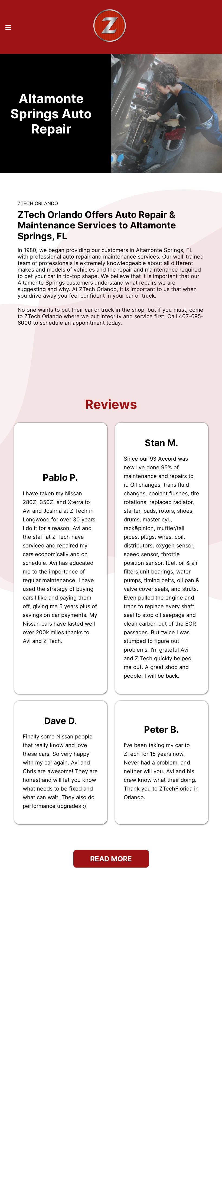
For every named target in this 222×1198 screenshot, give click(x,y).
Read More (111, 859)
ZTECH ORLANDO (38, 203)
